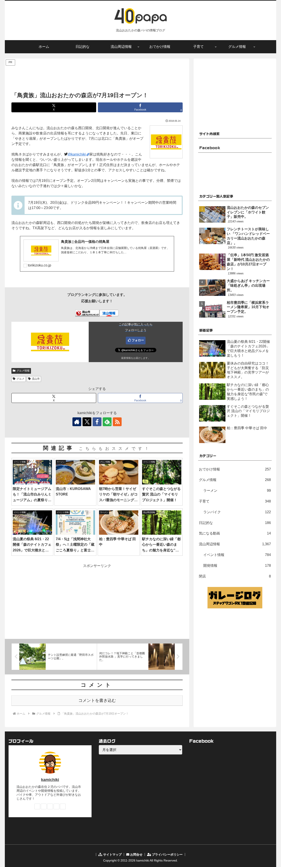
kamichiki (50, 780)
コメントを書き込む (97, 700)
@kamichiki (77, 154)
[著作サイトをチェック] (76, 421)
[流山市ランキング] (87, 313)
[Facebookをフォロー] (97, 421)
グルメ (20, 378)
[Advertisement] (97, 76)
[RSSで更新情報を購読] (117, 421)
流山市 (36, 378)
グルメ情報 (23, 370)
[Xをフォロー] (87, 421)
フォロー (138, 340)
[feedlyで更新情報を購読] (56, 806)
